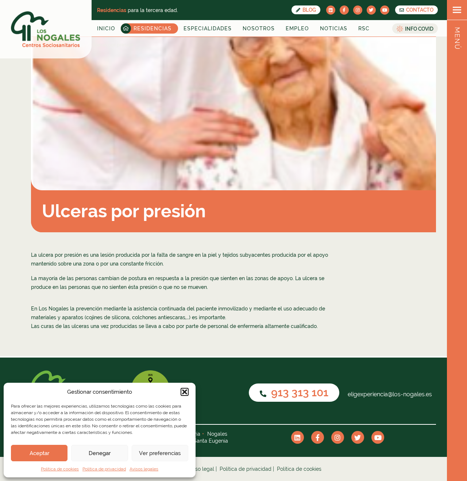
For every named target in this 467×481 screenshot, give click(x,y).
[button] (184, 392)
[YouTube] (384, 10)
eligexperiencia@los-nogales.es (389, 394)
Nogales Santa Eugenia (200, 441)
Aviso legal (201, 469)
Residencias (152, 28)
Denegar (100, 453)
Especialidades (208, 28)
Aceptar (39, 453)
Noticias (333, 28)
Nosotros (259, 28)
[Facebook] (344, 10)
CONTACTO (419, 10)
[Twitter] (371, 10)
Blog (308, 10)
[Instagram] (357, 10)
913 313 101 (298, 392)
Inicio (106, 28)
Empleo (297, 28)
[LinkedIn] (330, 10)
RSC (364, 28)
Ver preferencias (160, 453)
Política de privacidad (104, 469)
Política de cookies (60, 469)
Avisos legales (144, 469)
